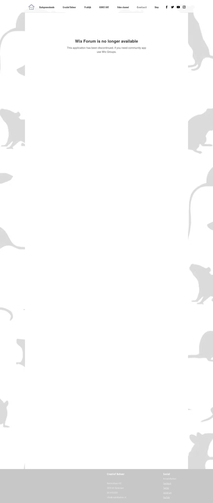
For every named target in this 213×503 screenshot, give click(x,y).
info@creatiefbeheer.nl (116, 497)
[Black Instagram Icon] (184, 7)
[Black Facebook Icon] (167, 7)
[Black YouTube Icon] (178, 7)
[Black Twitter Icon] (172, 7)
